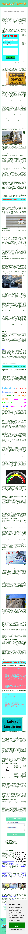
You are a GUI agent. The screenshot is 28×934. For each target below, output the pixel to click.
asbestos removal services (13, 810)
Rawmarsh (24, 370)
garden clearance (14, 877)
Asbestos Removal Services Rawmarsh (11, 815)
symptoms (18, 127)
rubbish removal (18, 867)
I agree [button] (16, 923)
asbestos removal (11, 29)
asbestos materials (10, 186)
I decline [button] (17, 926)
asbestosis (4, 110)
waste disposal (18, 328)
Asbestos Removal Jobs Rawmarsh (9, 896)
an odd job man (11, 871)
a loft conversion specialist (8, 861)
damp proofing (8, 875)
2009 (13, 713)
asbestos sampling (20, 778)
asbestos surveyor (12, 271)
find (5, 801)
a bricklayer (10, 863)
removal (13, 167)
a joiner (17, 874)
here (13, 899)
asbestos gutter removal (15, 785)
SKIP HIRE (4, 865)
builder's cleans (20, 876)
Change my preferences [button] (16, 929)
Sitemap (2, 919)
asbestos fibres (21, 115)
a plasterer (11, 868)
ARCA (3, 349)
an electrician (14, 864)
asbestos (23, 20)
